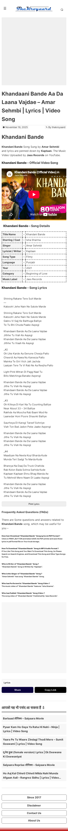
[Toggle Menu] (4, 8)
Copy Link (50, 690)
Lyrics (7, 682)
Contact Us (34, 813)
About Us (34, 820)
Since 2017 (34, 797)
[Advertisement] (34, 51)
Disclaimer (34, 805)
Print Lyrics (34, 504)
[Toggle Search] (61, 9)
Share (17, 690)
